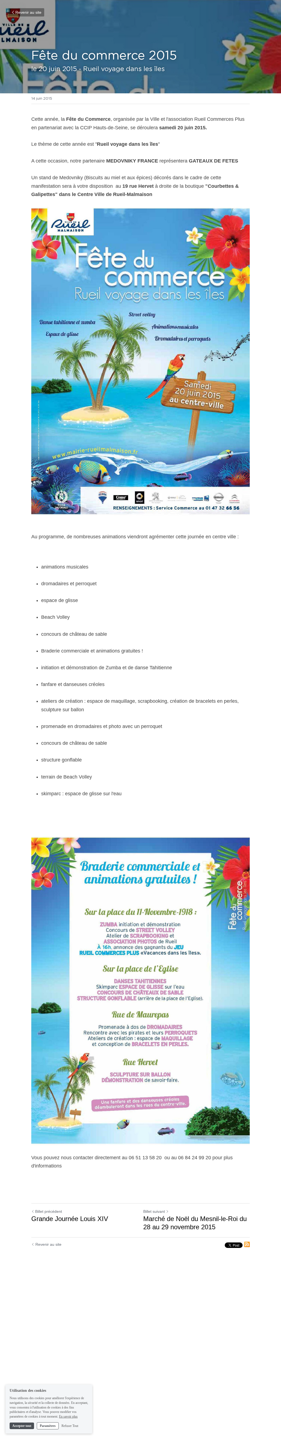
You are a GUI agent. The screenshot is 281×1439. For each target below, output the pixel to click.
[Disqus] (140, 1342)
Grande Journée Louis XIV (69, 1218)
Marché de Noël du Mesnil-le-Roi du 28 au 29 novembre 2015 (195, 1223)
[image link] (140, 361)
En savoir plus (68, 1416)
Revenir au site (28, 12)
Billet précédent (48, 1211)
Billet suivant (154, 1211)
